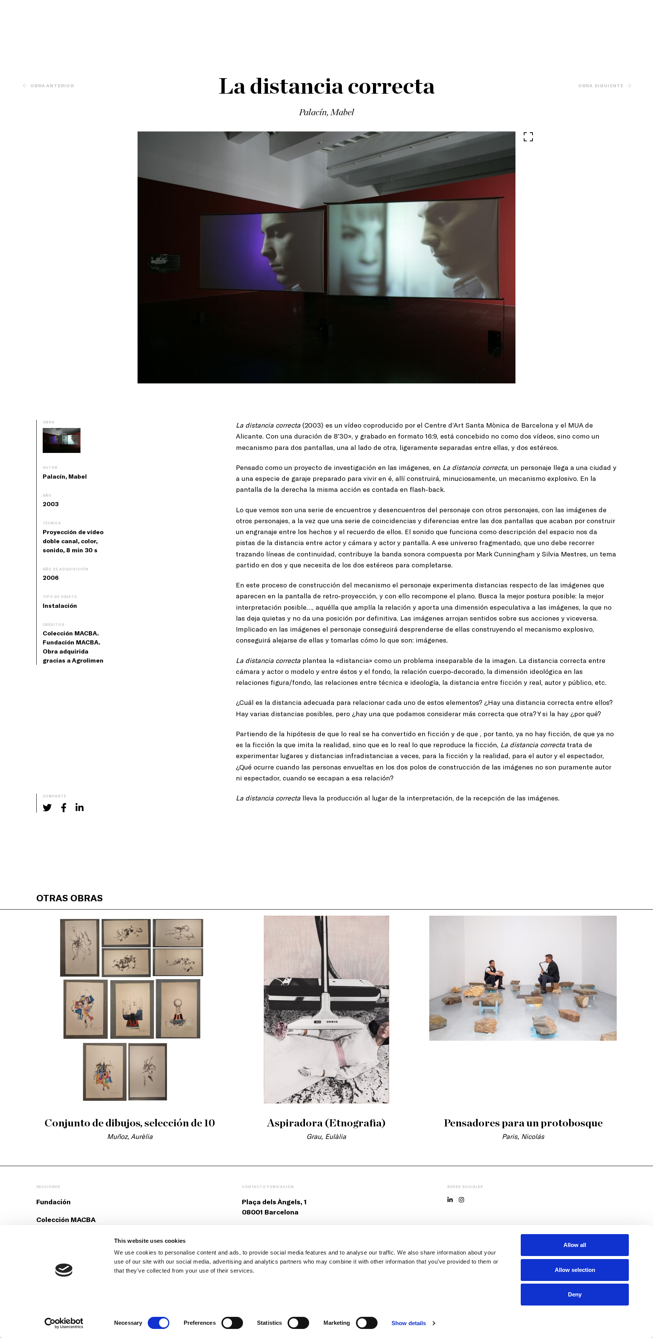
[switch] (232, 1323)
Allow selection (575, 1270)
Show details (408, 1323)
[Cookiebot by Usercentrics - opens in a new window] (64, 1323)
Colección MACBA (66, 1219)
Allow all (574, 1245)
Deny (575, 1294)
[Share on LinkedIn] (80, 807)
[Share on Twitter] (47, 807)
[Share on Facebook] (64, 807)
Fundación (53, 1201)
